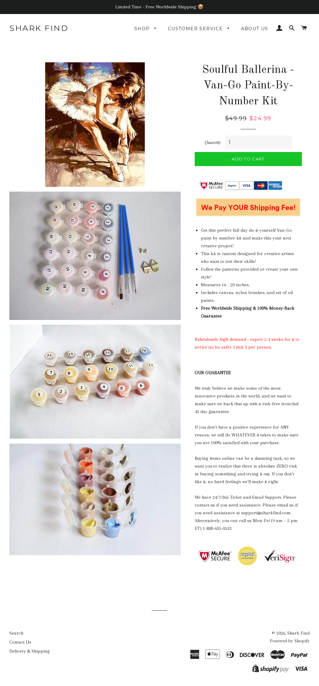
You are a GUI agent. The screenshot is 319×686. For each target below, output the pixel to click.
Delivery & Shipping (29, 651)
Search (16, 633)
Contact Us (20, 642)
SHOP (142, 28)
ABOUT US (254, 28)
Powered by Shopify (290, 641)
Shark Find (38, 28)
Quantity (212, 142)
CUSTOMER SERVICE (196, 28)
